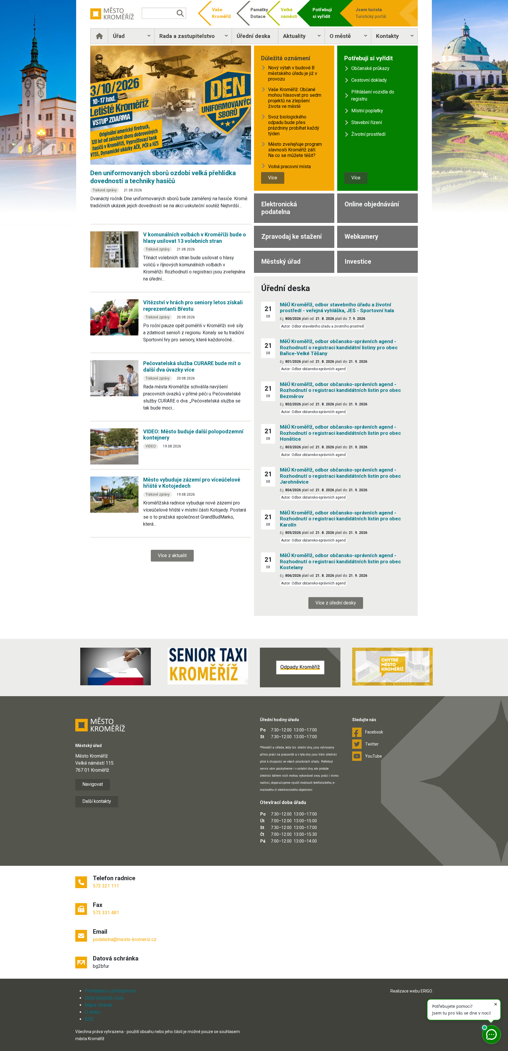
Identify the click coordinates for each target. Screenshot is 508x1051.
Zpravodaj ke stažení (291, 236)
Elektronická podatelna (279, 207)
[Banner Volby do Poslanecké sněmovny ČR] (115, 666)
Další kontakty (96, 801)
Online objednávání (372, 204)
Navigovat (92, 784)
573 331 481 (106, 912)
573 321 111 (106, 886)
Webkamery (361, 236)
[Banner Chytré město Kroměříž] (392, 667)
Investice (358, 261)
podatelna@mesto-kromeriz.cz (124, 939)
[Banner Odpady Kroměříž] (300, 667)
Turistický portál (370, 13)
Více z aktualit (172, 555)
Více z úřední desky (335, 603)
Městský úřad (280, 261)
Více (272, 178)
